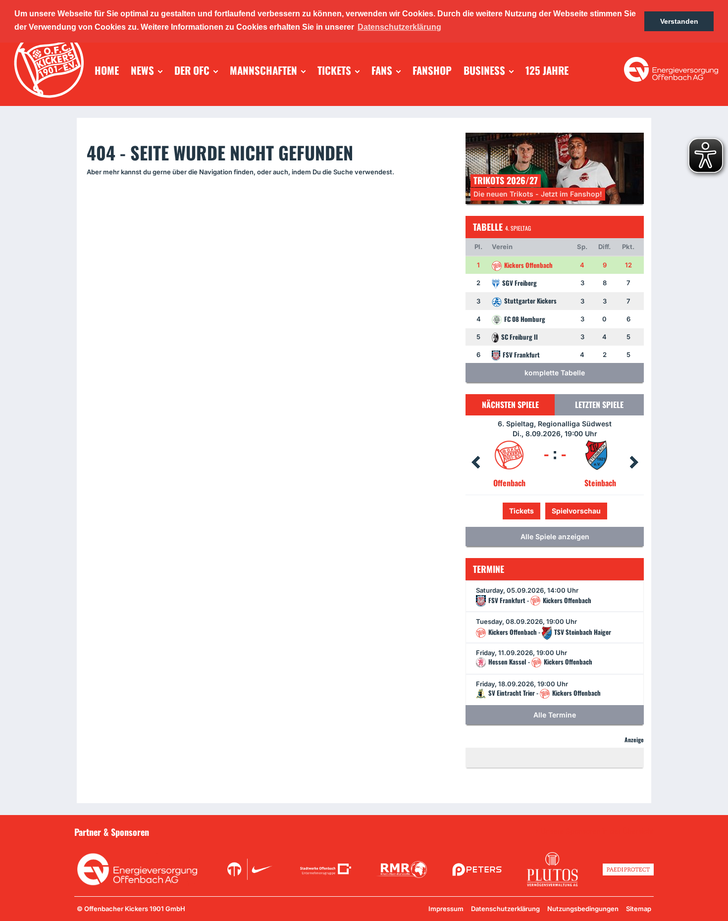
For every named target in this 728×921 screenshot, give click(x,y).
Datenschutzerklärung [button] (399, 27)
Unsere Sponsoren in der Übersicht (597, 831)
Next (634, 462)
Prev (475, 462)
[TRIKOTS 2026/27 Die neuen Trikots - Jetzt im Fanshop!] (555, 167)
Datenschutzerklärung (505, 909)
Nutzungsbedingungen (583, 909)
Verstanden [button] (679, 21)
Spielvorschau (554, 511)
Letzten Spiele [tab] (599, 404)
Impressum (446, 909)
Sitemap (638, 909)
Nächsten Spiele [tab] (510, 404)
